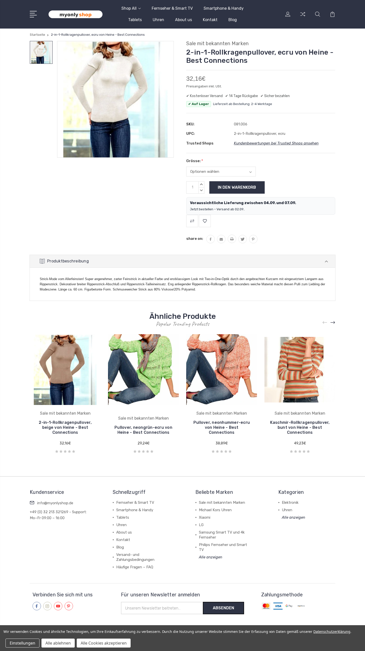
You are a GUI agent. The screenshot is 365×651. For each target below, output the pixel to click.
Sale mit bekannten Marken (222, 502)
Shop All (129, 8)
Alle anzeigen (210, 557)
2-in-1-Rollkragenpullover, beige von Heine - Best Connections (65, 427)
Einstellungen (22, 643)
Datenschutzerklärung (331, 631)
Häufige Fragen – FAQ (134, 567)
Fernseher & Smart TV (172, 8)
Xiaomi (204, 517)
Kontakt (210, 19)
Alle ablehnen (58, 643)
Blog (232, 19)
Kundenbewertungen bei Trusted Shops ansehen (276, 143)
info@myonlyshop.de (55, 503)
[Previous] (325, 322)
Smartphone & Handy (224, 8)
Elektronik (290, 502)
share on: (194, 238)
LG (201, 525)
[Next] (332, 322)
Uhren (158, 19)
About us (183, 19)
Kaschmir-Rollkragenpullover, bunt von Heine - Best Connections (300, 427)
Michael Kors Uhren (215, 510)
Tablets (135, 19)
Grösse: (194, 161)
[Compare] (302, 17)
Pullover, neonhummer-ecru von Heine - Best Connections (221, 427)
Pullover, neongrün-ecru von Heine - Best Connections (143, 430)
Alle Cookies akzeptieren (104, 643)
